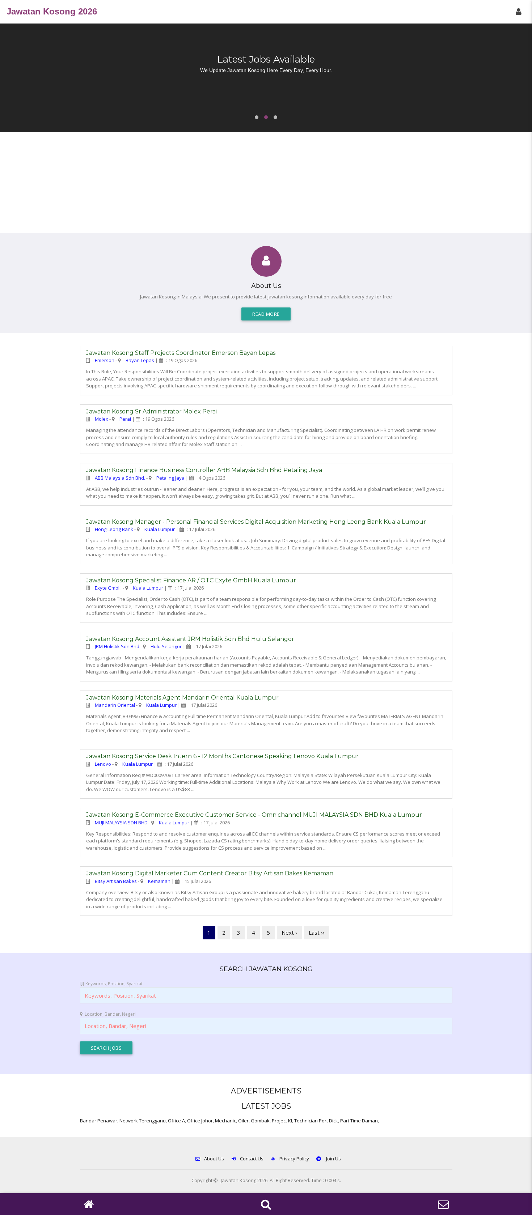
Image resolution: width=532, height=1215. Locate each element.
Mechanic (225, 1120)
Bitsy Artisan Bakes (116, 881)
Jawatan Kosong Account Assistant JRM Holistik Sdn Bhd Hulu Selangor (190, 639)
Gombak (260, 1120)
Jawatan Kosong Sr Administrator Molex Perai (151, 411)
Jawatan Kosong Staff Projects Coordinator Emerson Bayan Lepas (180, 352)
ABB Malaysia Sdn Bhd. (120, 478)
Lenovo (103, 764)
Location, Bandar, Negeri (110, 1014)
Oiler (243, 1120)
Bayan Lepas (140, 360)
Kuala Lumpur (159, 529)
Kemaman (159, 881)
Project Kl (282, 1120)
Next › (289, 932)
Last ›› (317, 932)
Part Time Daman (359, 1120)
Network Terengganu (142, 1120)
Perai (125, 419)
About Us (214, 1158)
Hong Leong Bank (114, 529)
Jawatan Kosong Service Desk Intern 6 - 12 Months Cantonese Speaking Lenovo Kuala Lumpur (222, 756)
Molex (101, 419)
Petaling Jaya (170, 478)
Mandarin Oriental (115, 705)
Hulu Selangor (166, 646)
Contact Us (251, 1158)
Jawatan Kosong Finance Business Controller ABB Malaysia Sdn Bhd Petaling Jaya (204, 470)
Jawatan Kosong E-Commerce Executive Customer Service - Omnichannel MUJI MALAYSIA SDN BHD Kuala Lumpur (254, 814)
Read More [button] (266, 314)
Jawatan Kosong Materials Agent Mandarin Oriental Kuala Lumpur (182, 697)
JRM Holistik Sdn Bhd (117, 646)
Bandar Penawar (98, 1120)
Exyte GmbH (108, 588)
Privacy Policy (294, 1158)
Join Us (333, 1158)
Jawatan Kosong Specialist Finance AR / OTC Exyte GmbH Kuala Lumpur (191, 580)
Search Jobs (106, 1048)
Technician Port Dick (316, 1120)
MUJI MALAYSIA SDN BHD (121, 822)
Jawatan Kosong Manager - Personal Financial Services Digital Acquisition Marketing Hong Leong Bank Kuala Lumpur (256, 521)
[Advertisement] (266, 182)
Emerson (104, 360)
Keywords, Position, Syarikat (114, 984)
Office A (176, 1120)
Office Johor (200, 1120)
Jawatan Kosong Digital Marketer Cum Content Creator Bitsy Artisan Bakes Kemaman (209, 873)
